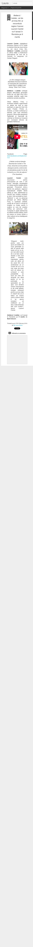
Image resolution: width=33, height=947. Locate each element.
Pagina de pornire (16, 8)
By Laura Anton (18, 325)
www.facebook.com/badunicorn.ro (17, 157)
